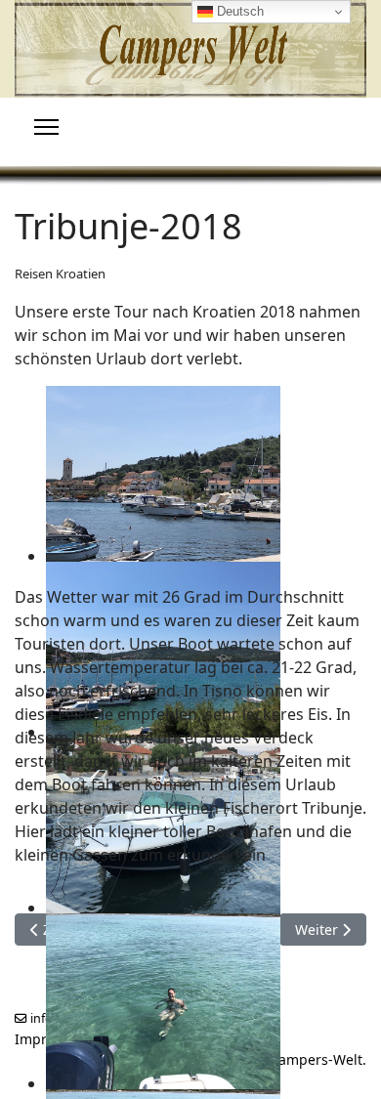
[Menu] (46, 127)
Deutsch (238, 11)
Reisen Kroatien (60, 273)
